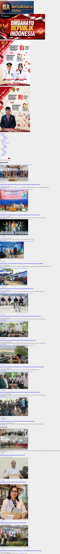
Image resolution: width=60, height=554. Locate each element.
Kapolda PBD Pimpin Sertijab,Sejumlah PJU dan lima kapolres (12, 455)
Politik (3, 148)
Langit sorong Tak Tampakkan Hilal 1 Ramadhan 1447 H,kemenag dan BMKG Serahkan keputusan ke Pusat (17, 345)
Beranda (3, 133)
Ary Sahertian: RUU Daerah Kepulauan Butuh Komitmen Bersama (13, 482)
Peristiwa (5, 147)
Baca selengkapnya (3, 188)
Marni (2, 186)
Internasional (4, 141)
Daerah (3, 135)
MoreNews (21, 553)
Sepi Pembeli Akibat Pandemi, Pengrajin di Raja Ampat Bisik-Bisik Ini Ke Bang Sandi (13, 397)
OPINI (4, 151)
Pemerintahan (6, 138)
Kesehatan (5, 145)
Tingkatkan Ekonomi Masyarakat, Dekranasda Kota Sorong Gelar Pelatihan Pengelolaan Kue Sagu (16, 164)
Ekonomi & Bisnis (6, 142)
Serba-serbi (4, 182)
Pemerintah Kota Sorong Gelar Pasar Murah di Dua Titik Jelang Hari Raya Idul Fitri (13, 268)
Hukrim (3, 140)
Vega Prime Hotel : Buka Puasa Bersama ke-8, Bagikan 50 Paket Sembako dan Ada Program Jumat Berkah (17, 241)
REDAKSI (3, 154)
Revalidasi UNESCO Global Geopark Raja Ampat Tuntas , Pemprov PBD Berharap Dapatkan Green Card (21, 550)
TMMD (3, 155)
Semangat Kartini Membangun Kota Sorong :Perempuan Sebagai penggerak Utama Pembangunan (16, 189)
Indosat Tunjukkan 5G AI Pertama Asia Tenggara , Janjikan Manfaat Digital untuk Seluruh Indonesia (16, 293)
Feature (3, 149)
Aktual (3, 143)
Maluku (5, 136)
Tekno (5, 153)
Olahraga (5, 146)
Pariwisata (5, 152)
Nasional (5, 139)
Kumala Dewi (3, 423)
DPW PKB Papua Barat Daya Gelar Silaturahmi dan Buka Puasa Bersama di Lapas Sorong (15, 320)
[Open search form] (0, 157)
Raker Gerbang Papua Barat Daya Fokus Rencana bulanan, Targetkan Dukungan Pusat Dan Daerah (16, 371)
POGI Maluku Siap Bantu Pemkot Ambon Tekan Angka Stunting (13, 522)
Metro (3, 134)
